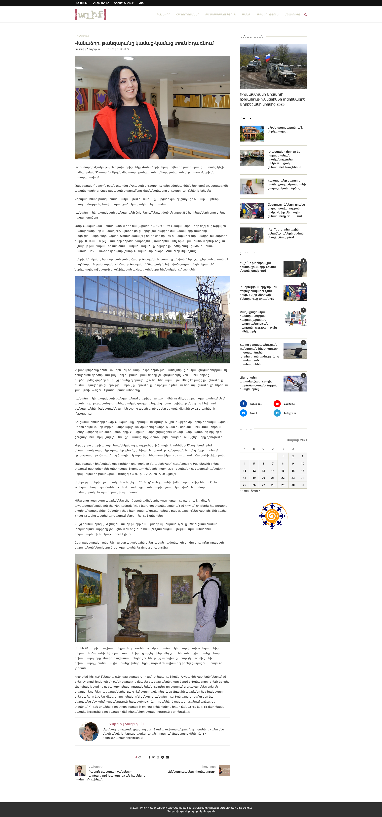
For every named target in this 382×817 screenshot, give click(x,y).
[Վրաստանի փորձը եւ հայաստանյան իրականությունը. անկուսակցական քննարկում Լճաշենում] (252, 158)
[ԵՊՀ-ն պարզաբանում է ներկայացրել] (252, 134)
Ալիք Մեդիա (244, 807)
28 (272, 485)
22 (283, 478)
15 (283, 470)
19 (254, 478)
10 (302, 463)
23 (293, 478)
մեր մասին (81, 3)
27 (263, 485)
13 (263, 470)
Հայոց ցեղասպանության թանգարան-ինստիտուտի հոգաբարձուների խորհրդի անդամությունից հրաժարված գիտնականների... (259, 354)
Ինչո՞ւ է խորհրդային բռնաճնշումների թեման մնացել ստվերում (286, 233)
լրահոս (246, 117)
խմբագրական (252, 36)
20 (263, 478)
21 (272, 478)
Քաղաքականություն (220, 14)
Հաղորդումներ (187, 14)
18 (244, 478)
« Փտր (244, 490)
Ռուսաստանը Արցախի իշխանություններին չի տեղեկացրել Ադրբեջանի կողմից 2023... (273, 99)
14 (272, 470)
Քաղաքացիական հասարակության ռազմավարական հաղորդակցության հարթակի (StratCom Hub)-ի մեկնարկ (259, 321)
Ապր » (255, 490)
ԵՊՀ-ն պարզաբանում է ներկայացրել (285, 129)
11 (244, 470)
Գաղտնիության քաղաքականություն (191, 811)
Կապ (141, 3)
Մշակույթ (292, 14)
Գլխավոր (163, 14)
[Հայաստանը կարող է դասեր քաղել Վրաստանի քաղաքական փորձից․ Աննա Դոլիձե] (252, 186)
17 (302, 470)
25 (244, 485)
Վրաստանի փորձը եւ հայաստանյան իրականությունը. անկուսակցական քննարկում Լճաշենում (284, 159)
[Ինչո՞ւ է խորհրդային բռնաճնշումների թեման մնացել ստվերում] (252, 235)
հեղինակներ (101, 3)
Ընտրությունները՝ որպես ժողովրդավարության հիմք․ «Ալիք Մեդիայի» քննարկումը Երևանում (286, 210)
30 (293, 485)
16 (293, 470)
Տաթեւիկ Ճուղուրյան (88, 49)
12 (254, 470)
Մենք (246, 14)
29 (283, 485)
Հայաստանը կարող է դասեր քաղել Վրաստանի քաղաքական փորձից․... (287, 184)
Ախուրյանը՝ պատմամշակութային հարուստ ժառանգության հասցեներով (259, 383)
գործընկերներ (124, 3)
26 (254, 485)
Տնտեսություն (267, 14)
